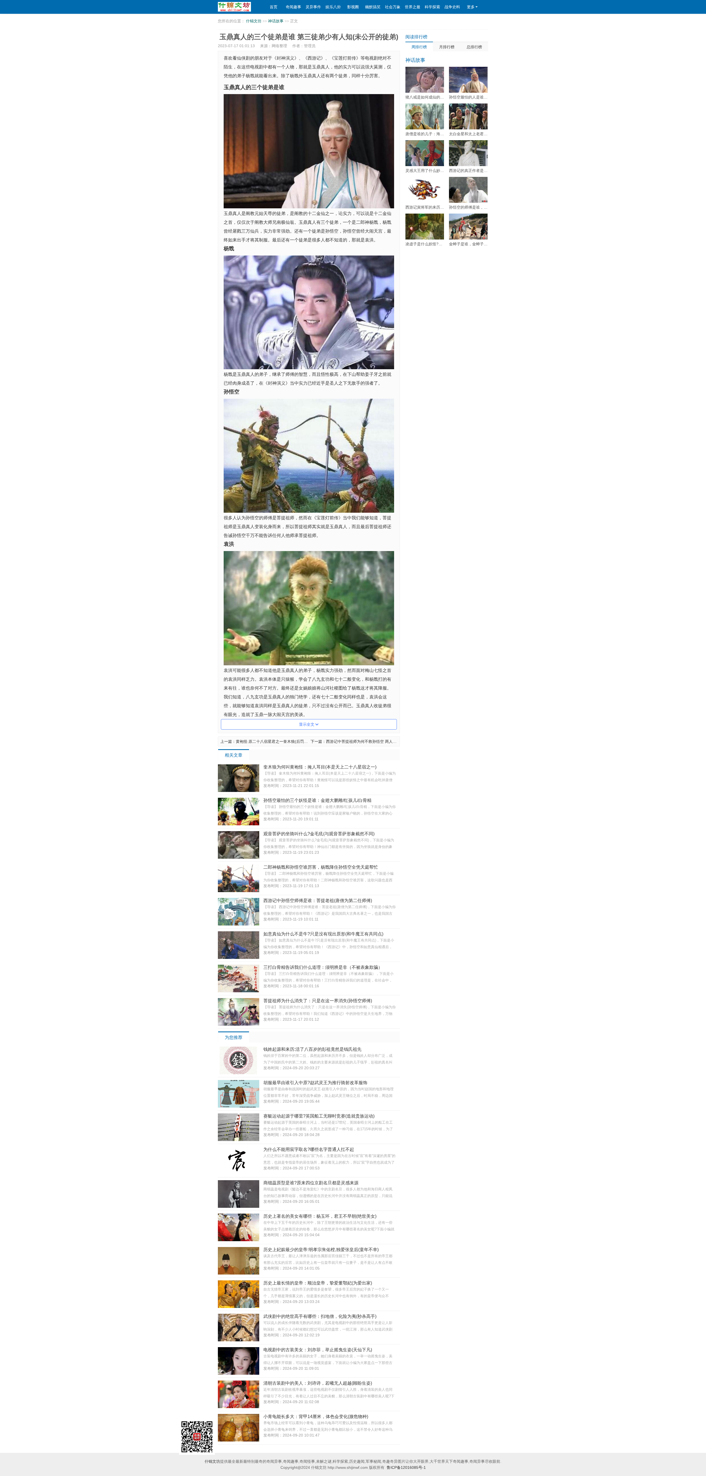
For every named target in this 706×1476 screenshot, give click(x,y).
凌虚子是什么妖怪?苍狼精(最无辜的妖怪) (440, 244)
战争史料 (452, 7)
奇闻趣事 (293, 7)
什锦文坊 (253, 21)
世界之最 (412, 7)
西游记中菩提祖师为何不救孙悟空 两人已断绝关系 (369, 741)
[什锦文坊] (238, 7)
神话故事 (276, 21)
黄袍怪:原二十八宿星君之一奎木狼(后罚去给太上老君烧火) (286, 741)
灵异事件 (313, 7)
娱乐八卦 (333, 7)
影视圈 (353, 7)
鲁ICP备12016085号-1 (406, 1467)
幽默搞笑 (373, 7)
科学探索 (432, 7)
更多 (471, 7)
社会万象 (392, 7)
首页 (273, 7)
